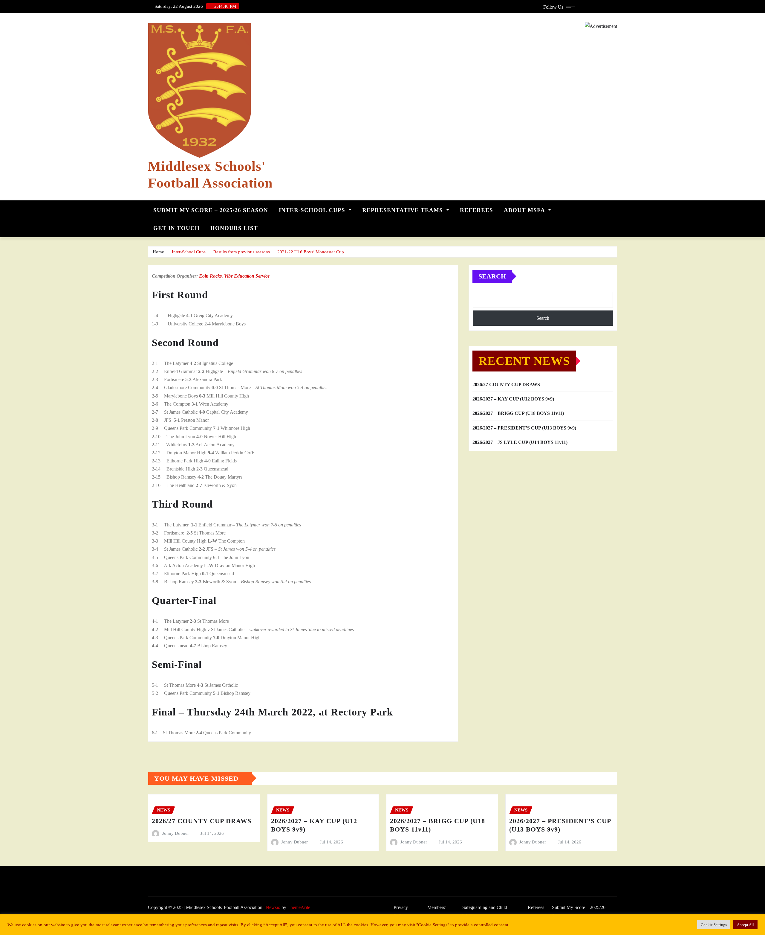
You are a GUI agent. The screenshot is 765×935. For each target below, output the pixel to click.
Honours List (234, 228)
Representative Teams (403, 210)
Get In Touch (176, 228)
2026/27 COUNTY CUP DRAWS (506, 384)
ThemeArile (298, 907)
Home (158, 251)
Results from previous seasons (241, 251)
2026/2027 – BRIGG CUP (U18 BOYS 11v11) (518, 413)
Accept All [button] (745, 924)
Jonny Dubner (175, 833)
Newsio (273, 907)
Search (492, 276)
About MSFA (525, 210)
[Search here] (615, 208)
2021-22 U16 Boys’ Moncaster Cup (310, 251)
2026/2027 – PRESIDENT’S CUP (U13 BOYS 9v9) (524, 427)
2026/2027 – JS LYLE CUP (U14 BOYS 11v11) (519, 442)
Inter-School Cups (313, 210)
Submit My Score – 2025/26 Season (210, 210)
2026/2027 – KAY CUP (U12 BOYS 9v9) (513, 398)
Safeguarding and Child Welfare (484, 912)
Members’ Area (436, 912)
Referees (476, 210)
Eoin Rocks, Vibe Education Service (234, 275)
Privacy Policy (401, 912)
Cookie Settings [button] (714, 924)
